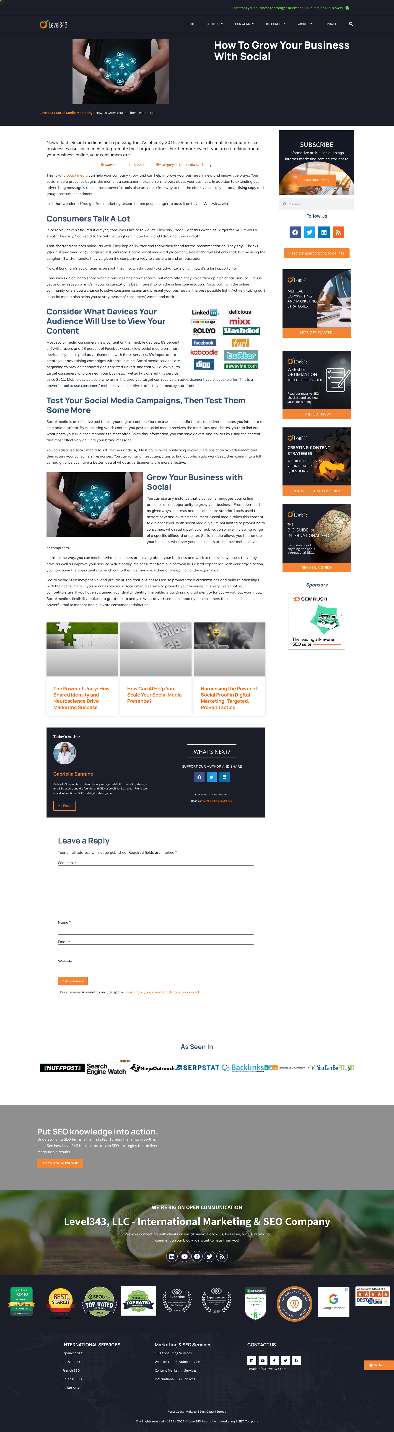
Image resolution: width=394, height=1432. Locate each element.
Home (190, 24)
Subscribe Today (316, 180)
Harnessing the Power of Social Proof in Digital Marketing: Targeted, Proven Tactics (229, 697)
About (303, 24)
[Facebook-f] (274, 1360)
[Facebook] (295, 232)
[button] (350, 24)
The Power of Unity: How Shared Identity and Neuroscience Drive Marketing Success (81, 697)
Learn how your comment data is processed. (162, 992)
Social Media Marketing (74, 113)
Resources (274, 24)
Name (64, 922)
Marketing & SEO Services (183, 1345)
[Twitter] (309, 232)
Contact (330, 24)
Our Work (242, 24)
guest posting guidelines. (217, 800)
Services (212, 24)
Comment (67, 862)
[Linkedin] (324, 232)
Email (64, 942)
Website (65, 961)
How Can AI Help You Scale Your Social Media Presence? (154, 694)
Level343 (46, 113)
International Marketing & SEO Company (230, 1421)
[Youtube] (184, 1256)
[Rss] (338, 232)
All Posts (64, 806)
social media (77, 175)
